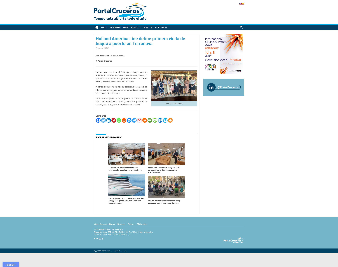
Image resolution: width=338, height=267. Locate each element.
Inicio (104, 27)
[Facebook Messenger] (129, 120)
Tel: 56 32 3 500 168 (102, 234)
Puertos (148, 27)
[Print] (144, 120)
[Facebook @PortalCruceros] (95, 238)
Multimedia (161, 27)
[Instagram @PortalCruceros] (100, 238)
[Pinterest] (113, 120)
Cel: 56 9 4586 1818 (121, 234)
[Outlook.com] (160, 120)
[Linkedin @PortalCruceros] (102, 238)
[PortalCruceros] (97, 27)
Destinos (135, 27)
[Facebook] (98, 120)
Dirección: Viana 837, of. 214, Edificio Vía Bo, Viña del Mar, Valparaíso (123, 232)
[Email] (149, 120)
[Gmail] (139, 120)
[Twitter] (103, 120)
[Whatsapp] (119, 120)
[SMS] (155, 120)
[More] (170, 120)
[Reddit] (124, 120)
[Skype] (165, 120)
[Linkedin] (108, 120)
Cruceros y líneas (119, 27)
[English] (240, 4)
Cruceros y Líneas (107, 224)
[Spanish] (243, 4)
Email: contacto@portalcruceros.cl (108, 229)
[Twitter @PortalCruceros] (97, 238)
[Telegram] (134, 120)
